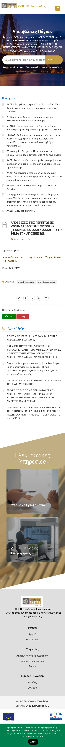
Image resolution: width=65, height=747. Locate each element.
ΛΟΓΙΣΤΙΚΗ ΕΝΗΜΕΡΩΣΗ (17, 40)
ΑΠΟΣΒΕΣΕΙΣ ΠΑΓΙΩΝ (47, 282)
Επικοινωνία (32, 639)
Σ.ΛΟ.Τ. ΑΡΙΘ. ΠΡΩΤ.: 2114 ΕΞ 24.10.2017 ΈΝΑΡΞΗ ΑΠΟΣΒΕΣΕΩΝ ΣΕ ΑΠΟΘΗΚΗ (33, 338)
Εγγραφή (32, 687)
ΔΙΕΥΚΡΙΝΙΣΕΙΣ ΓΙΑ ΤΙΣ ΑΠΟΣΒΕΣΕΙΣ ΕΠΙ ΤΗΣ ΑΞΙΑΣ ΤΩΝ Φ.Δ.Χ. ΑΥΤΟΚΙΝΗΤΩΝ (34, 382)
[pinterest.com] (32, 298)
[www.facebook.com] (25, 298)
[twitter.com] (19, 298)
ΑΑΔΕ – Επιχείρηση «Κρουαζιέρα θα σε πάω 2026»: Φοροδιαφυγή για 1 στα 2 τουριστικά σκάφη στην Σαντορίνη (33, 108)
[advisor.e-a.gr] (46, 298)
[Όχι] (61, 737)
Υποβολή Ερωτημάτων (32, 661)
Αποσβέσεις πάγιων (27, 44)
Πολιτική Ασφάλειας (24, 701)
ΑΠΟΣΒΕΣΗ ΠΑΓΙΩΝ (26, 282)
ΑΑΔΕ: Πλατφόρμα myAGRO (21, 210)
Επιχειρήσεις (56, 67)
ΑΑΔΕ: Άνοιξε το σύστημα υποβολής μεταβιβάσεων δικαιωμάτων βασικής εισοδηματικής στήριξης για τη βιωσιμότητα (33, 164)
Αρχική (6, 37)
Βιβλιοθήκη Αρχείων (24, 37)
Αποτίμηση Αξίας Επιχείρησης (32, 655)
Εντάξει (33, 742)
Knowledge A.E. (40, 705)
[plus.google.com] (39, 298)
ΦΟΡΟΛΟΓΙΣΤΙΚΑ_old (48, 37)
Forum (32, 666)
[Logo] (32, 603)
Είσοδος (32, 682)
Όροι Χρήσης (43, 701)
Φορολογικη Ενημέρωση (36, 67)
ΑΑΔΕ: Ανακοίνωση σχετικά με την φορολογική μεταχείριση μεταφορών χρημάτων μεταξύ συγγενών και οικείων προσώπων (34, 177)
